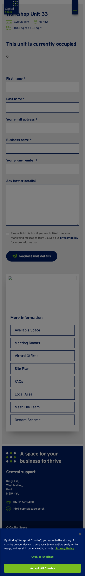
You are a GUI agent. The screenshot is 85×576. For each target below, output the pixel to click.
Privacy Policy (64, 548)
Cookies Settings (42, 556)
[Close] (80, 534)
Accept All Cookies (42, 568)
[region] (42, 552)
